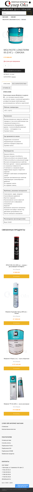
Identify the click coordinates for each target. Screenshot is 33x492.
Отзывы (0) (6, 88)
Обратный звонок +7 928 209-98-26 (22, 486)
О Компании (5, 426)
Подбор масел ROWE (7, 451)
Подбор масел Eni (6, 448)
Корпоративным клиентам (8, 429)
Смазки (13, 17)
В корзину (16, 276)
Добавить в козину (14, 70)
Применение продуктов (8, 453)
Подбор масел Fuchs (7, 445)
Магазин (5, 17)
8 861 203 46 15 (7, 9)
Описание (6, 83)
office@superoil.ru (6, 479)
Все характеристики (19, 83)
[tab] (7, 84)
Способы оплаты (6, 443)
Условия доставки (6, 440)
